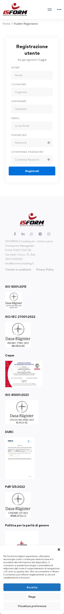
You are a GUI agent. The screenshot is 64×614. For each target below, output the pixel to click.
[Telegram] (40, 234)
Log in (42, 59)
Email (15, 118)
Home (6, 23)
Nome (15, 67)
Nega (32, 596)
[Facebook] (15, 234)
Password (19, 135)
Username (18, 101)
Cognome (18, 84)
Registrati (32, 171)
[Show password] (49, 142)
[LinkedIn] (23, 234)
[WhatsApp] (31, 234)
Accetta (32, 587)
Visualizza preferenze (32, 606)
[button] (59, 549)
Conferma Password (27, 151)
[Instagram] (49, 234)
